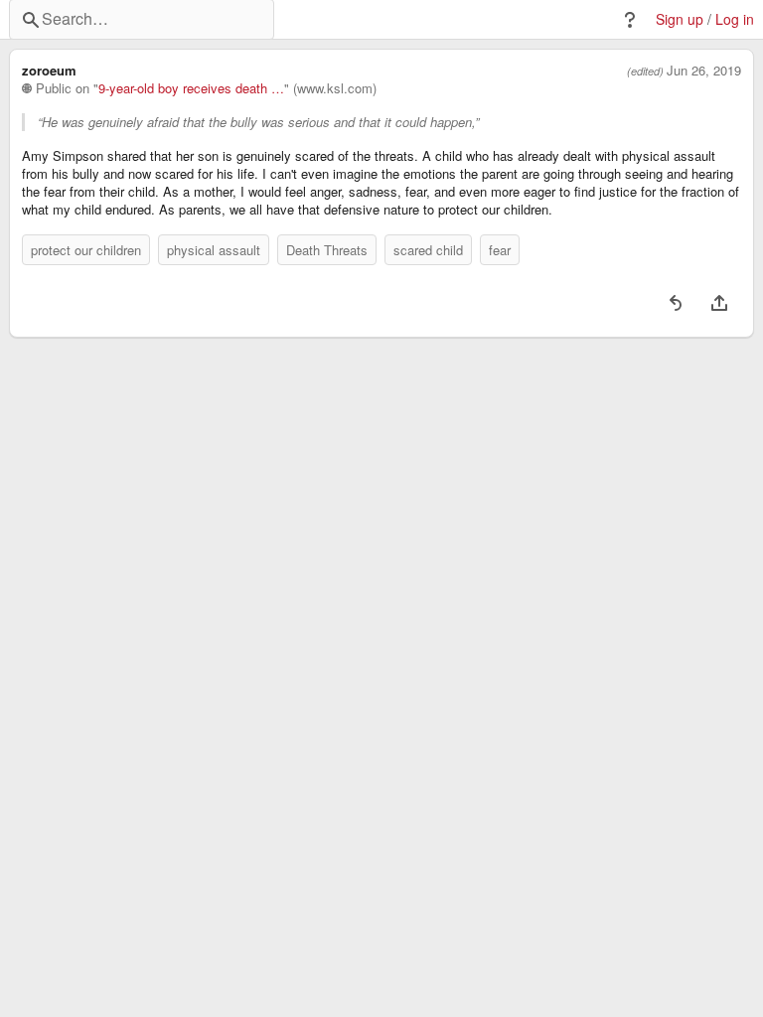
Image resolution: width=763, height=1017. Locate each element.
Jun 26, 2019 (704, 70)
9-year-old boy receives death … (191, 88)
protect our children (86, 249)
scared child (428, 249)
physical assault (213, 249)
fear (500, 249)
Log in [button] (734, 19)
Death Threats (327, 249)
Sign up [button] (679, 19)
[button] (630, 20)
